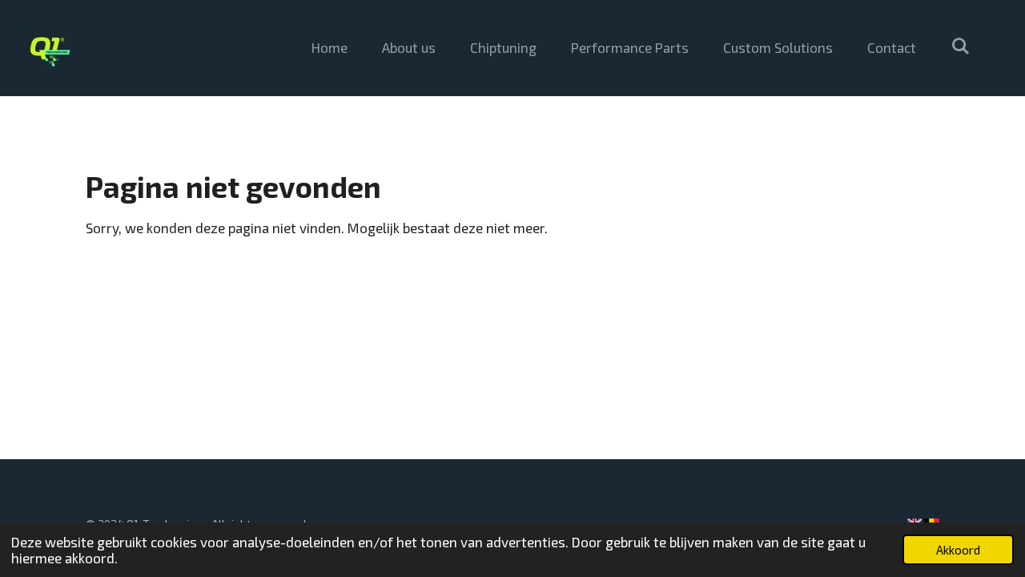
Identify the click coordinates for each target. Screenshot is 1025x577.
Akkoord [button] (958, 550)
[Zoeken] (960, 46)
